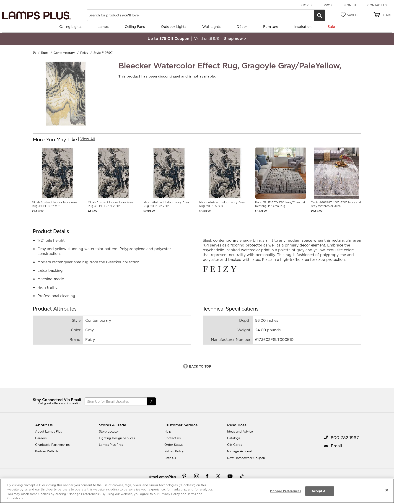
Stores (306, 5)
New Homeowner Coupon (246, 458)
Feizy (84, 53)
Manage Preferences (285, 491)
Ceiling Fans (135, 26)
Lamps (103, 26)
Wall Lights (211, 26)
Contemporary (64, 53)
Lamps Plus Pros (111, 445)
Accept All (319, 491)
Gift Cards (234, 445)
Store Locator (109, 431)
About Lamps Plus (48, 431)
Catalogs (233, 438)
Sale (331, 26)
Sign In (350, 5)
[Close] (387, 490)
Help (167, 431)
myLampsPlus (163, 476)
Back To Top (200, 366)
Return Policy (174, 451)
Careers (41, 438)
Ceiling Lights (70, 26)
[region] (197, 490)
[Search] (319, 15)
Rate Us (170, 458)
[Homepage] (34, 53)
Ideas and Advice (240, 431)
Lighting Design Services (117, 438)
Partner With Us (46, 451)
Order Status (173, 445)
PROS (328, 5)
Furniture (270, 26)
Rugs (44, 53)
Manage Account (239, 451)
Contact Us (377, 5)
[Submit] (151, 401)
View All (87, 138)
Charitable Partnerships (52, 445)
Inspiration (302, 26)
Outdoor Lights (173, 26)
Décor (242, 26)
